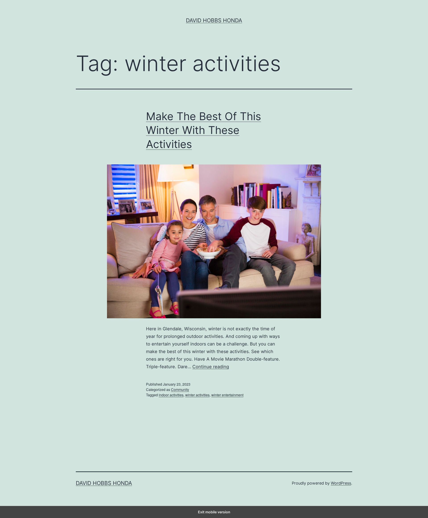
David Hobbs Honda (214, 20)
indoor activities (171, 394)
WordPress (341, 483)
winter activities (197, 394)
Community (180, 389)
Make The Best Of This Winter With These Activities (203, 130)
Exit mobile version (214, 512)
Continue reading (210, 366)
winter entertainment (227, 394)
